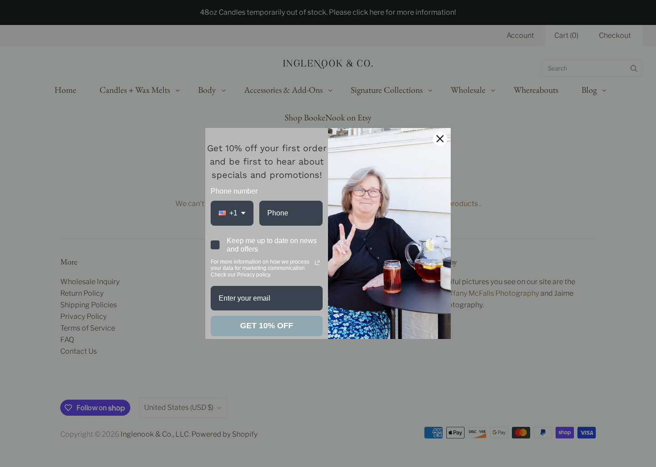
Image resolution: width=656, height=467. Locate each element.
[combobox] (232, 213)
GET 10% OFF (266, 325)
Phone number (234, 191)
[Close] (440, 138)
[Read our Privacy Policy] (317, 262)
